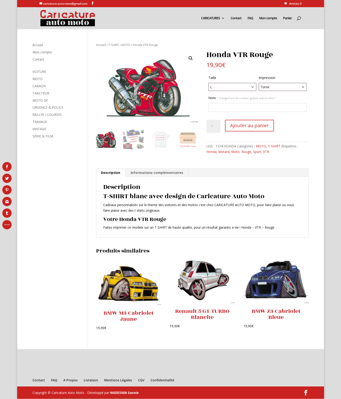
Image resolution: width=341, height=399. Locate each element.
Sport (257, 151)
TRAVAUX (39, 122)
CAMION (39, 86)
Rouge (246, 151)
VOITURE (39, 71)
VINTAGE (39, 129)
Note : (242, 98)
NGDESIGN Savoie (124, 392)
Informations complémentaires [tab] (157, 172)
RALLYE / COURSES (47, 114)
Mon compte (268, 18)
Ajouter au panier (249, 125)
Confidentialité (162, 380)
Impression (267, 77)
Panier (287, 18)
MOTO (126, 45)
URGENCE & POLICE (47, 107)
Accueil (101, 45)
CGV (141, 380)
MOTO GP (40, 100)
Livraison (91, 380)
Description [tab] (110, 172)
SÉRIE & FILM (42, 136)
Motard (223, 151)
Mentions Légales (118, 380)
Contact (236, 18)
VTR (266, 151)
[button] (191, 58)
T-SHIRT (113, 45)
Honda (211, 151)
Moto (235, 151)
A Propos (70, 380)
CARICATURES (210, 18)
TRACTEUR (40, 93)
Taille (212, 77)
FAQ (250, 18)
